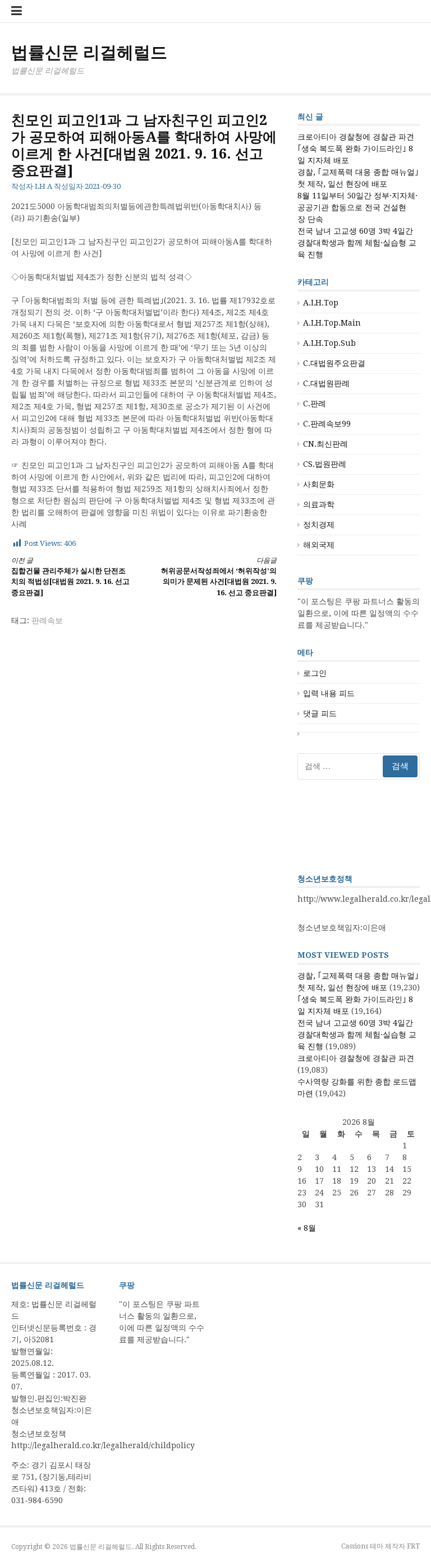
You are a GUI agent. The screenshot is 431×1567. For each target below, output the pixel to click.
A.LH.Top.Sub (329, 343)
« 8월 (306, 1227)
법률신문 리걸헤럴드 (89, 52)
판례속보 (47, 620)
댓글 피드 (320, 713)
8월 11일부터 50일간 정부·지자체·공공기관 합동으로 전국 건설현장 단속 (357, 207)
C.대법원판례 (326, 383)
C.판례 (314, 403)
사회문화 (318, 484)
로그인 (315, 673)
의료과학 (318, 504)
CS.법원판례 (324, 464)
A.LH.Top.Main (332, 322)
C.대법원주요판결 (334, 363)
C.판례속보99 (327, 423)
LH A (43, 186)
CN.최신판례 (325, 443)
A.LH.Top (320, 302)
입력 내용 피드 (329, 693)
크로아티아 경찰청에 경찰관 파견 (355, 136)
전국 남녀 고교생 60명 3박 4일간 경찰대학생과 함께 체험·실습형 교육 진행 (356, 242)
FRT (413, 1546)
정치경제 (318, 524)
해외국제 (318, 544)
